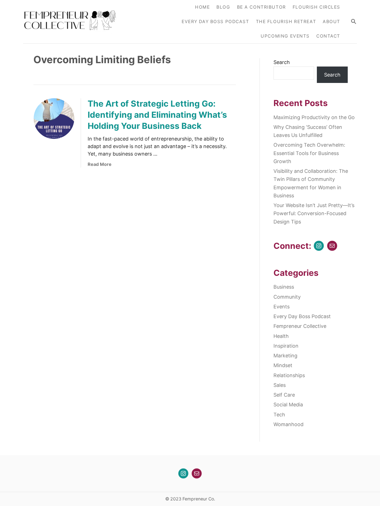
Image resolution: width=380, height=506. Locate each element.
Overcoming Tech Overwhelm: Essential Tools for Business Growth (309, 153)
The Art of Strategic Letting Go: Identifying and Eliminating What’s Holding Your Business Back (157, 115)
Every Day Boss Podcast (302, 316)
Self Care (284, 395)
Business (283, 287)
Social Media (288, 404)
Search (281, 62)
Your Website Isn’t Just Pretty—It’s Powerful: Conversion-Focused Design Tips (313, 213)
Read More (100, 164)
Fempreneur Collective (299, 326)
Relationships (289, 375)
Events (281, 307)
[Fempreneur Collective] (73, 21)
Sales (279, 385)
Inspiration (285, 346)
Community (287, 297)
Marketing (285, 355)
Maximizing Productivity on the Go (314, 117)
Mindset (282, 365)
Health (281, 336)
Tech (279, 414)
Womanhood (288, 424)
